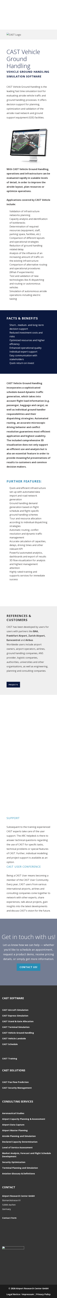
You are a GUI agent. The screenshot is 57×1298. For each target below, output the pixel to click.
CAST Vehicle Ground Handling (18, 1032)
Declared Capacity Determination (19, 1141)
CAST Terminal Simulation (16, 1027)
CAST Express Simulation (15, 1015)
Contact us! (28, 967)
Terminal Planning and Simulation (20, 1167)
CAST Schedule (10, 1044)
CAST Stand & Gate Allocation (17, 1021)
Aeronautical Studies (13, 1113)
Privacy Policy (43, 1294)
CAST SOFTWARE (13, 998)
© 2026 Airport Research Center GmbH (28, 1288)
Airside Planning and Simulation (19, 1136)
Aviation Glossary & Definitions (18, 1173)
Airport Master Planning (15, 1130)
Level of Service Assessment (17, 1147)
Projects (13, 685)
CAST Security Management (17, 1087)
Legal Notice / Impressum (20, 1294)
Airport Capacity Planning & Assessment (23, 1119)
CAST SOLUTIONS (13, 1070)
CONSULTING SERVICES (17, 1101)
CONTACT (8, 1187)
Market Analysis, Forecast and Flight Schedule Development (26, 1155)
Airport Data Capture (13, 1124)
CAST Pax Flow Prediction (15, 1082)
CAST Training (9, 1058)
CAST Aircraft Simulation (15, 1010)
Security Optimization (13, 1162)
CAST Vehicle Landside (14, 1038)
